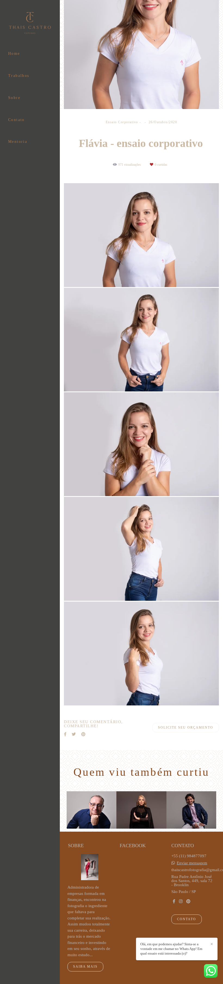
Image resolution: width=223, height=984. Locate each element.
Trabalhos (18, 76)
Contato (16, 120)
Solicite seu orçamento (185, 727)
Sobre (14, 98)
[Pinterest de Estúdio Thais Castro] (188, 901)
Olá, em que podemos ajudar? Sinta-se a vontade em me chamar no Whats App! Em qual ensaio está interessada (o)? (171, 948)
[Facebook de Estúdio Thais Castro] (174, 901)
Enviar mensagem (192, 863)
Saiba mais (85, 966)
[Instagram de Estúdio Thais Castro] (180, 901)
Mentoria (17, 142)
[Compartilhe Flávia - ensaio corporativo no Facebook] (65, 734)
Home (14, 54)
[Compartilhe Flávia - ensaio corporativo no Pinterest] (83, 734)
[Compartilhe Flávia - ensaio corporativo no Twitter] (74, 734)
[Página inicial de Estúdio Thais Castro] (30, 23)
